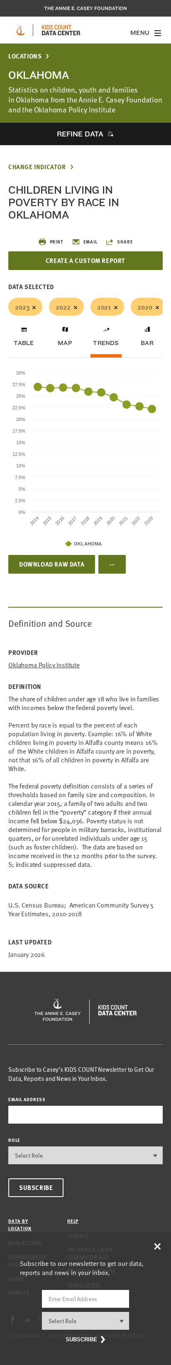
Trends (106, 343)
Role (14, 1140)
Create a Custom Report (85, 260)
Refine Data (80, 133)
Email (90, 241)
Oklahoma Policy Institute (44, 664)
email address (27, 1099)
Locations (25, 56)
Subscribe (36, 1187)
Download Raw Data (51, 564)
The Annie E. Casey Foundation (85, 8)
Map (65, 343)
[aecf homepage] (20, 30)
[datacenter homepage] (61, 30)
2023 (22, 306)
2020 (144, 306)
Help (72, 1221)
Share (125, 241)
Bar (147, 343)
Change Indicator (37, 167)
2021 (104, 306)
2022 (63, 306)
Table (24, 343)
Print (57, 241)
